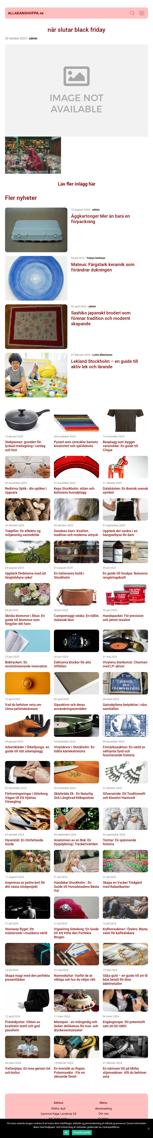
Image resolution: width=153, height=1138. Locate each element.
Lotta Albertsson (102, 354)
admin (33, 38)
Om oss (104, 1113)
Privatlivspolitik (82, 1132)
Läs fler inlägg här (76, 184)
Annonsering (103, 1108)
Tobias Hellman (96, 258)
